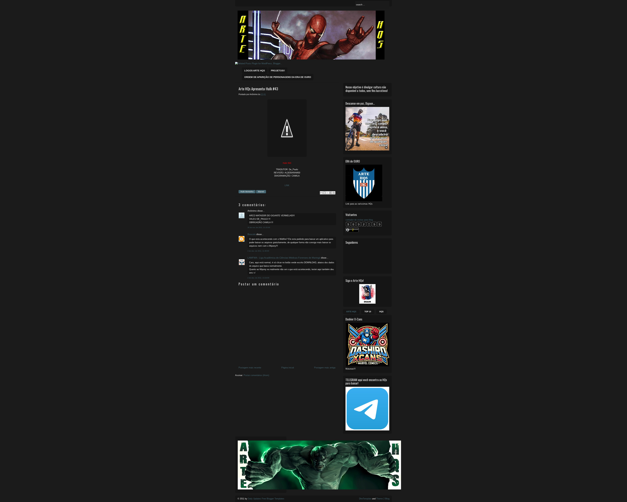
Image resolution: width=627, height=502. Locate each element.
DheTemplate (365, 498)
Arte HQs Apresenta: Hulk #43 (258, 88)
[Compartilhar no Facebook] (330, 192)
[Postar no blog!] (324, 192)
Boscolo (252, 234)
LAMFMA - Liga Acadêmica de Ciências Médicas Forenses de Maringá (284, 257)
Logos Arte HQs (254, 70)
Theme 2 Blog (382, 498)
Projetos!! (278, 70)
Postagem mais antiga (324, 367)
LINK (287, 185)
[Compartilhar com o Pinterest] (333, 192)
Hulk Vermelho (247, 192)
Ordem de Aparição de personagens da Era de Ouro (277, 77)
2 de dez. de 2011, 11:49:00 (258, 251)
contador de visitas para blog (359, 220)
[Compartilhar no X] (327, 192)
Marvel (261, 192)
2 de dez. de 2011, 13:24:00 (258, 278)
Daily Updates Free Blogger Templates (266, 498)
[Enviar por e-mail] (321, 192)
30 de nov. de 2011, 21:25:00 (259, 227)
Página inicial (287, 367)
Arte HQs (351, 311)
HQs (381, 311)
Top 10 (367, 311)
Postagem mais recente (250, 367)
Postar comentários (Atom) (256, 375)
